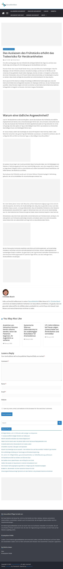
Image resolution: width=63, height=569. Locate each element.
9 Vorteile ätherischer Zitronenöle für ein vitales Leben (16, 444)
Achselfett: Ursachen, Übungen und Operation (14, 447)
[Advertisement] (31, 34)
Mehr (43, 15)
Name (3, 384)
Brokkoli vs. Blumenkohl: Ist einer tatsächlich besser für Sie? (17, 468)
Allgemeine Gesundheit (17, 11)
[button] (46, 15)
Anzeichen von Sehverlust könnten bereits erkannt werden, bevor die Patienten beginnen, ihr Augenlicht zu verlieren (10, 332)
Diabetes (53, 11)
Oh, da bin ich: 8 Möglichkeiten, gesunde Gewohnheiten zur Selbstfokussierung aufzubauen (26, 455)
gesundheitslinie (12, 525)
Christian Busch (16, 60)
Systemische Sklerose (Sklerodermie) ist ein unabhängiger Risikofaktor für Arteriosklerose (30, 330)
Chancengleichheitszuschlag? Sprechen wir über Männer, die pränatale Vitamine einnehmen (27, 471)
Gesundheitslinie (33, 301)
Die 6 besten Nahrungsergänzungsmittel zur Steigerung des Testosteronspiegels (23, 466)
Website (3, 400)
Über (2, 551)
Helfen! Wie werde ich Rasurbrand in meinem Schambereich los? (19, 463)
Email (3, 392)
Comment (5, 361)
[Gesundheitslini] (3, 13)
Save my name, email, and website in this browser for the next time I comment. (28, 408)
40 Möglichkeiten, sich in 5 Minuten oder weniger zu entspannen (19, 433)
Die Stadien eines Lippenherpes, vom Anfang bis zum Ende (17, 460)
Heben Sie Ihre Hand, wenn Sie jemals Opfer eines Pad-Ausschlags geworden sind (24, 441)
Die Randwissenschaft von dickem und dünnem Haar (16, 457)
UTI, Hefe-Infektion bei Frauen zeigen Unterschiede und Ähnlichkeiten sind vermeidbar (52, 329)
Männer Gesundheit (32, 15)
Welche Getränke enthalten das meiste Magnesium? (15, 438)
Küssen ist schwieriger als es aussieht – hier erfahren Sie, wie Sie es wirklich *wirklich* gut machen (28, 449)
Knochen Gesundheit (34, 11)
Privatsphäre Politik (6, 553)
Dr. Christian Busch (54, 301)
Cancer (46, 11)
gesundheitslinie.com (21, 539)
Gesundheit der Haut (17, 15)
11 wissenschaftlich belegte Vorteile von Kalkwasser (15, 436)
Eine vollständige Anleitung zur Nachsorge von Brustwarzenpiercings (20, 452)
